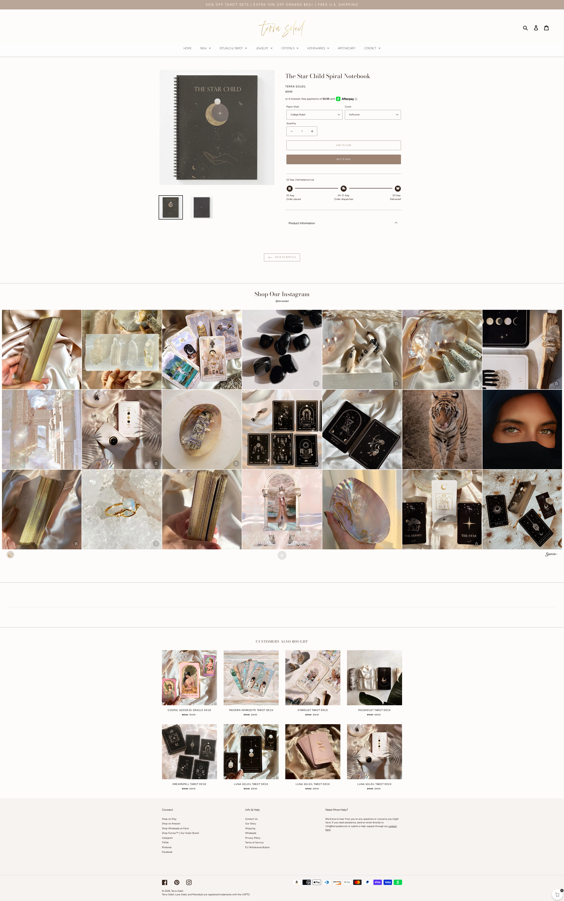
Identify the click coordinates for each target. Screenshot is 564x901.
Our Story (250, 823)
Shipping (250, 828)
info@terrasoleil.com (336, 826)
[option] (170, 207)
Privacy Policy (252, 837)
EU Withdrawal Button (257, 847)
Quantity (291, 123)
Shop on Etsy (169, 819)
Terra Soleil (177, 891)
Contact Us (251, 819)
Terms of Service (254, 842)
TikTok (165, 842)
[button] (42, 349)
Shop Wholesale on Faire (175, 828)
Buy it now (344, 159)
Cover (348, 106)
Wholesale (250, 833)
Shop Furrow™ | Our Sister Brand (180, 833)
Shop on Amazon (171, 823)
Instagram (167, 837)
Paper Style (292, 106)
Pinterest (167, 847)
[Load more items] (282, 555)
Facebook (167, 852)
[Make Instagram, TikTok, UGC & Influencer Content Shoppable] (551, 555)
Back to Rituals (285, 257)
